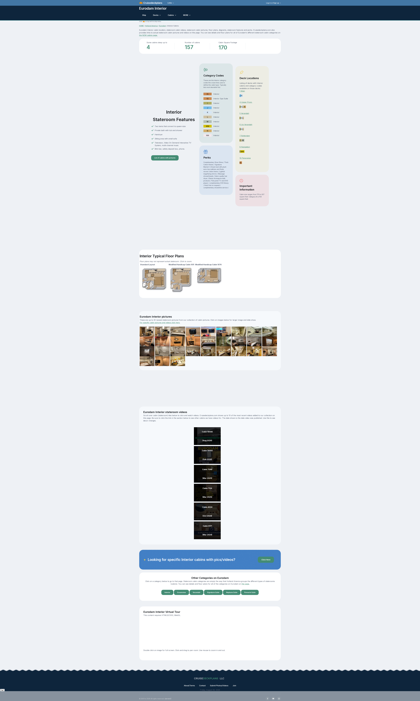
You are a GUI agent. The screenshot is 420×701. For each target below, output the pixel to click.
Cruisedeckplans (152, 2)
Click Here (265, 560)
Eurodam (162, 26)
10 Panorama (245, 158)
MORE (185, 15)
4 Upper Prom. (246, 102)
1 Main (242, 91)
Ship (144, 15)
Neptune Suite (231, 592)
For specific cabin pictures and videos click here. (160, 323)
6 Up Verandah (246, 124)
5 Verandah (244, 113)
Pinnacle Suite (250, 592)
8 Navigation (245, 147)
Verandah (196, 592)
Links (170, 3)
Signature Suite (213, 592)
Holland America (151, 26)
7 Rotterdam (245, 136)
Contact (202, 685)
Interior (167, 592)
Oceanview (181, 592)
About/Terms (189, 685)
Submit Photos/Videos (219, 685)
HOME (141, 26)
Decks (155, 15)
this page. (245, 584)
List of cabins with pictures (164, 158)
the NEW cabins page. (148, 35)
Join (234, 685)
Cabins (171, 15)
